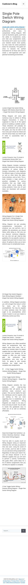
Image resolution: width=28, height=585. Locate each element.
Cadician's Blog (9, 4)
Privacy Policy (15, 581)
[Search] (23, 531)
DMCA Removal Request (13, 582)
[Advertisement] (14, 72)
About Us (21, 579)
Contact (23, 582)
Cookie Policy (6, 581)
